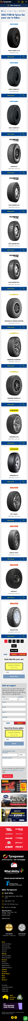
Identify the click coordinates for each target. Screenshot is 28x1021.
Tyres (3, 942)
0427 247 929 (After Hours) (11, 904)
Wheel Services (6, 965)
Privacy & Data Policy (10, 1012)
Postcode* (5, 717)
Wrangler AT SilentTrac (14, 359)
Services (4, 960)
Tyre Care (4, 950)
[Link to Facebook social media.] (12, 1017)
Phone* (4, 707)
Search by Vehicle (6, 944)
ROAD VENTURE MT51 (14, 243)
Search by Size (6, 946)
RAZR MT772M (14, 630)
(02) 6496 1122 (10, 901)
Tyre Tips (4, 952)
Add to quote (10, 56)
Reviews (4, 980)
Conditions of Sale (20, 1012)
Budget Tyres (5, 989)
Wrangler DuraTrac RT (14, 398)
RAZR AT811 (14, 591)
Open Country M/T (14, 89)
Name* (4, 702)
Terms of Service (20, 770)
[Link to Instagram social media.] (15, 1017)
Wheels (4, 954)
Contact (4, 971)
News (3, 978)
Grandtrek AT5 (14, 475)
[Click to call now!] (18, 2)
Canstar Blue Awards (7, 987)
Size (3, 697)
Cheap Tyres (5, 991)
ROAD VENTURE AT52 (14, 205)
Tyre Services (5, 963)
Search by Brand (6, 948)
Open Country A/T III (14, 50)
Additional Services (7, 967)
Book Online (6, 974)
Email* (4, 712)
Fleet (3, 976)
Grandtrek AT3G (14, 437)
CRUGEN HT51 (14, 166)
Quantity (21, 697)
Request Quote (7, 776)
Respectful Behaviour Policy (7, 1013)
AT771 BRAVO (14, 514)
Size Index (4, 985)
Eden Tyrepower (15, 5)
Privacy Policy (9, 770)
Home (4, 11)
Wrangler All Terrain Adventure (14, 321)
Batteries (4, 962)
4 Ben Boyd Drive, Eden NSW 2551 (14, 897)
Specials (4, 969)
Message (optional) (7, 758)
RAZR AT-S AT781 (14, 552)
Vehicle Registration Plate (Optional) (8, 751)
